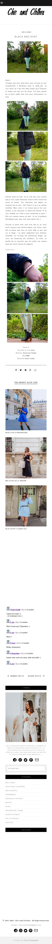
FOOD (7, 806)
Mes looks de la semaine (15, 481)
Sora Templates (31, 940)
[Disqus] (26, 573)
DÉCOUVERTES (11, 790)
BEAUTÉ (8, 802)
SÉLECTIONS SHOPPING (15, 786)
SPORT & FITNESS (12, 814)
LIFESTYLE (9, 822)
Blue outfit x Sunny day (16, 529)
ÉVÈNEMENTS (10, 794)
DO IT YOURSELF (12, 818)
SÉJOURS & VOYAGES (14, 798)
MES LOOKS (26, 32)
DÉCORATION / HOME (14, 810)
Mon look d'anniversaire (16, 433)
